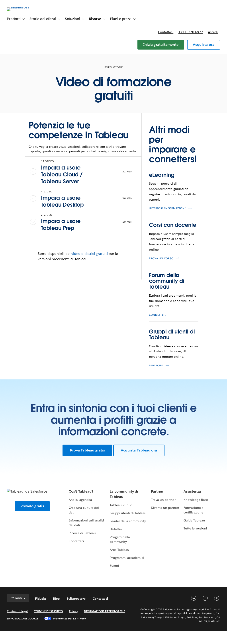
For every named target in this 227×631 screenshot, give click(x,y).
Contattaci (165, 32)
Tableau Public (121, 505)
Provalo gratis (32, 506)
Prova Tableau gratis (87, 450)
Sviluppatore (76, 599)
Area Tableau (119, 550)
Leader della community (128, 521)
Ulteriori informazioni (167, 208)
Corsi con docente (172, 225)
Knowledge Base (196, 500)
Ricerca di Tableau (82, 533)
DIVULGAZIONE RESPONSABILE (104, 611)
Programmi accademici (127, 558)
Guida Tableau (194, 520)
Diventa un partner (165, 508)
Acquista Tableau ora (139, 450)
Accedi (213, 32)
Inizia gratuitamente (160, 44)
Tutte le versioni (195, 528)
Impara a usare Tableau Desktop (62, 201)
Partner (157, 491)
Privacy (73, 611)
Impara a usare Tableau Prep (60, 225)
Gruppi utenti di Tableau (128, 513)
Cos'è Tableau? (81, 491)
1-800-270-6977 (190, 32)
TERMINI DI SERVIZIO (48, 611)
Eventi (114, 566)
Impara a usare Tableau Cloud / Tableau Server (61, 174)
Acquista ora (203, 44)
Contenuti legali (17, 611)
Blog (56, 599)
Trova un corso (161, 258)
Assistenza (192, 491)
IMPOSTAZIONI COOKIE (23, 618)
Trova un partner (163, 500)
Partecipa (156, 365)
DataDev (116, 529)
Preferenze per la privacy (69, 618)
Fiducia (40, 599)
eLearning (161, 175)
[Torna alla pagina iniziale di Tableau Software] (23, 7)
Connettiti (157, 315)
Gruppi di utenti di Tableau (172, 334)
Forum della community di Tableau (166, 281)
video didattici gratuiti (89, 253)
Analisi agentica (80, 500)
